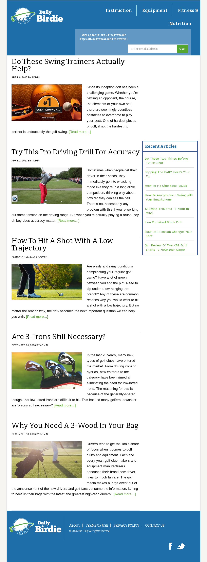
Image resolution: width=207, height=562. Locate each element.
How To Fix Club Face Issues (166, 186)
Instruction (119, 10)
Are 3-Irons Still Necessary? (59, 336)
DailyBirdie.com (37, 16)
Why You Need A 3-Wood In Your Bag (75, 425)
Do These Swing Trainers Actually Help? (68, 65)
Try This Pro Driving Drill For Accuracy (76, 151)
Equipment (154, 10)
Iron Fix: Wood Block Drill (163, 222)
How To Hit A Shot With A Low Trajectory (62, 244)
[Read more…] (80, 132)
